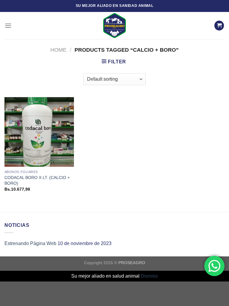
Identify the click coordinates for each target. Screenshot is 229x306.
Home (58, 50)
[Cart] (219, 25)
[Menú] (8, 25)
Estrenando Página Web (30, 243)
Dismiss (149, 276)
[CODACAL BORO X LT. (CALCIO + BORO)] (39, 132)
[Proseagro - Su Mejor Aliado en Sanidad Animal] (114, 25)
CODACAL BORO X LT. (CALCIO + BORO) (37, 180)
